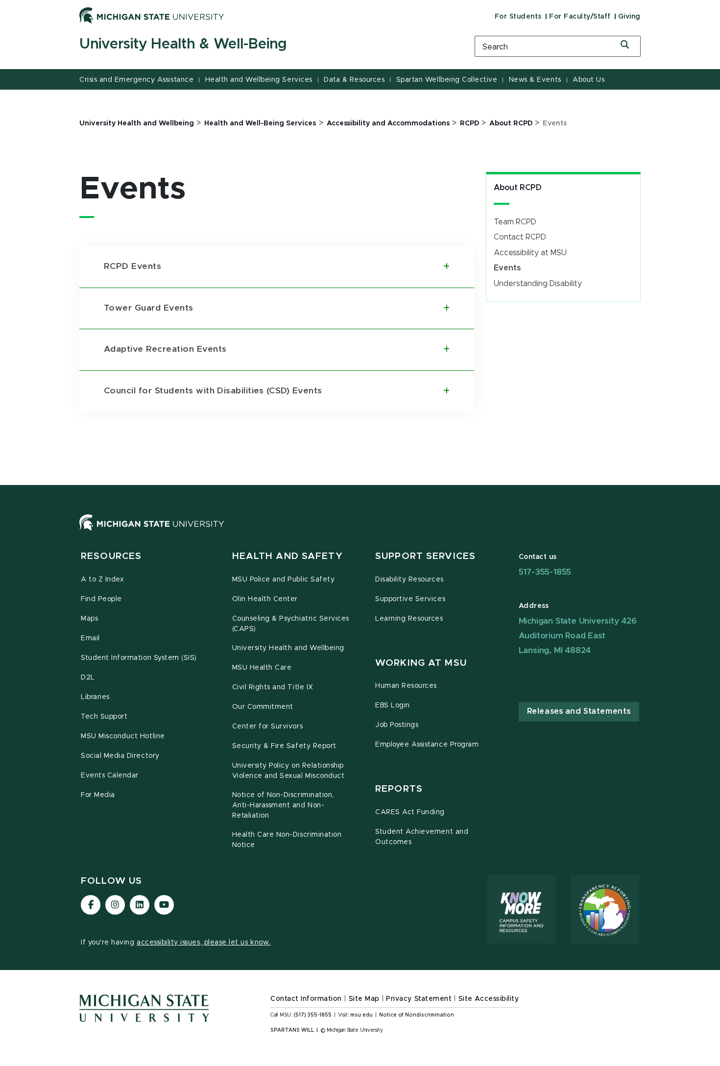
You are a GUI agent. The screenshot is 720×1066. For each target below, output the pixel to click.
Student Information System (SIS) (139, 657)
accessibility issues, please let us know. (204, 942)
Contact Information (306, 998)
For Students (518, 16)
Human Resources (406, 685)
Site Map (364, 998)
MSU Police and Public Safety (283, 579)
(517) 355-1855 (312, 1015)
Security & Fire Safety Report (284, 746)
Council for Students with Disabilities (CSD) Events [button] (213, 391)
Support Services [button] (425, 556)
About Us (588, 79)
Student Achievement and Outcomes (421, 837)
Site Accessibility (488, 998)
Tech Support (104, 716)
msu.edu (361, 1015)
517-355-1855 (545, 572)
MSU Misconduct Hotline (123, 736)
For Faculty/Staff (580, 16)
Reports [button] (399, 789)
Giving (629, 16)
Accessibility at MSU (530, 253)
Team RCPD (515, 222)
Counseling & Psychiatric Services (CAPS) (290, 623)
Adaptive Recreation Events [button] (165, 349)
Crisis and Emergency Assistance (136, 79)
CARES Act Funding (410, 812)
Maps (89, 618)
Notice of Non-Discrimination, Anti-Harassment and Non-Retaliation (283, 805)
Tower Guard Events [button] (148, 308)
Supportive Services (410, 599)
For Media (98, 795)
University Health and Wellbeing (288, 648)
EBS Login (392, 705)
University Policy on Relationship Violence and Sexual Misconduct (288, 770)
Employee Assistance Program (427, 744)
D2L (88, 677)
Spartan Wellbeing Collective (447, 79)
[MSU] (360, 532)
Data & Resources (354, 79)
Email (90, 638)
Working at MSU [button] (421, 663)
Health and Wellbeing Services (258, 79)
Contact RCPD (520, 237)
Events (507, 268)
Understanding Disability (538, 284)
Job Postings (396, 725)
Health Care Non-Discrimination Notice (287, 839)
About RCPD (518, 188)
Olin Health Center (265, 599)
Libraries (95, 697)
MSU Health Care (262, 667)
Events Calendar (110, 775)
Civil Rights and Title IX (272, 687)
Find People (101, 599)
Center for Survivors (267, 726)
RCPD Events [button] (132, 266)
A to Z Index (102, 579)
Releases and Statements (579, 711)
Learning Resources (409, 618)
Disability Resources (409, 579)
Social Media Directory (120, 755)
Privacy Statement (419, 998)
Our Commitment (262, 706)
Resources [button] (111, 556)
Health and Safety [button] (287, 556)
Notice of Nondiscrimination (416, 1015)
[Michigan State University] (151, 15)
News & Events (535, 79)
